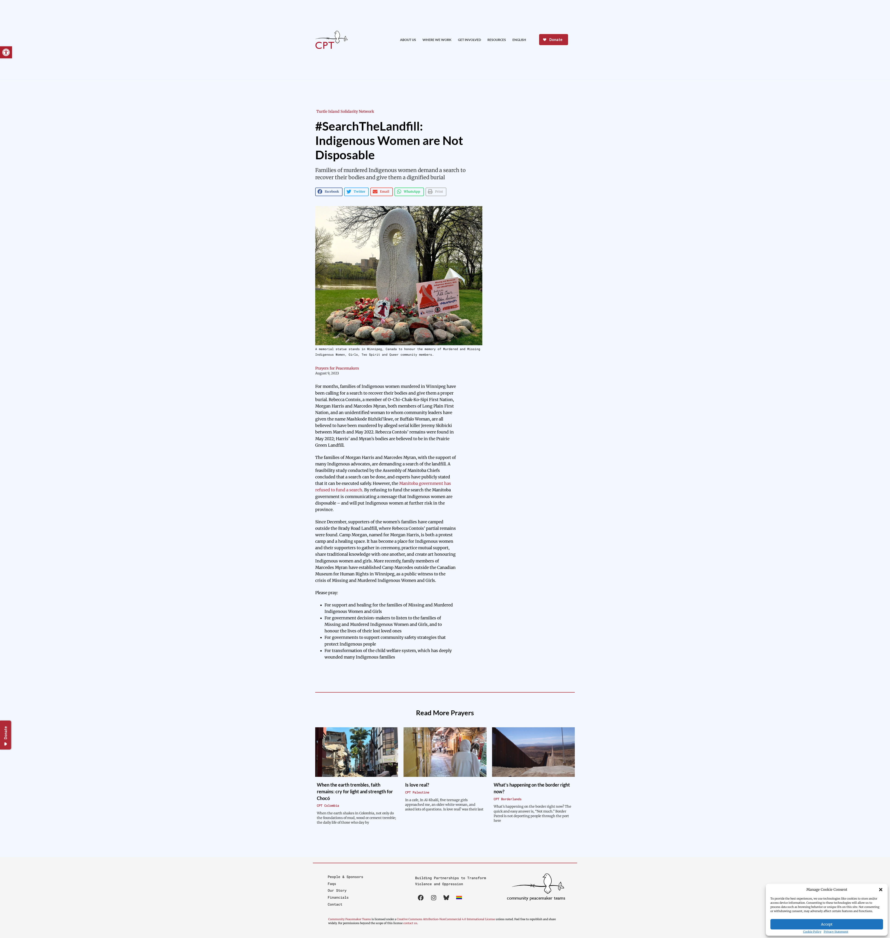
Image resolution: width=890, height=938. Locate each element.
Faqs (332, 883)
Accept (827, 924)
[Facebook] (421, 897)
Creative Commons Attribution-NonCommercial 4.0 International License (446, 919)
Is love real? (417, 784)
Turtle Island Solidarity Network (345, 111)
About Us (408, 40)
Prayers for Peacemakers (337, 368)
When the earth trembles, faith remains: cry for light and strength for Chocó (355, 791)
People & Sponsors (345, 876)
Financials (338, 897)
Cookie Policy (812, 931)
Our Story (337, 890)
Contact (335, 904)
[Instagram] (433, 897)
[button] (880, 889)
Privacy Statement (836, 931)
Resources (496, 40)
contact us (410, 923)
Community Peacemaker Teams (350, 919)
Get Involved (469, 40)
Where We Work (437, 40)
